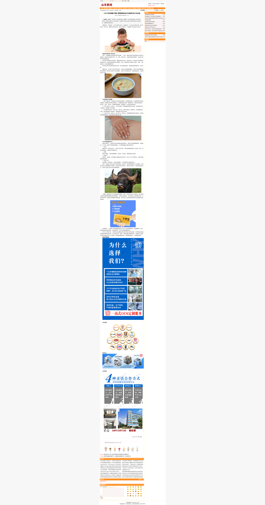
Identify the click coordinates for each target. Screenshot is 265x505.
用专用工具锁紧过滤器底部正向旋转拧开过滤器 (153, 18)
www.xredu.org (133, 502)
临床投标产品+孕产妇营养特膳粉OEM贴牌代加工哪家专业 (116, 454)
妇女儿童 (130, 8)
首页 (102, 8)
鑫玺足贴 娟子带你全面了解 (150, 27)
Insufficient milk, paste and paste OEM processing (109, 471)
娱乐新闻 (125, 8)
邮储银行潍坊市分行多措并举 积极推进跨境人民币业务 (132, 466)
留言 (152, 8)
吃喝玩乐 (120, 8)
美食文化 (144, 8)
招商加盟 (134, 8)
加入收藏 (154, 3)
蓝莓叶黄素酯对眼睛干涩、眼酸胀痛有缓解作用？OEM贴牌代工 (117, 456)
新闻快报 (139, 8)
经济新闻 (149, 8)
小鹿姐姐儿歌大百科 (126, 469)
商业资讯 (149, 5)
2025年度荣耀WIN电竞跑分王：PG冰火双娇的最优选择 (110, 462)
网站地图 (162, 3)
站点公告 (111, 10)
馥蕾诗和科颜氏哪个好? (149, 23)
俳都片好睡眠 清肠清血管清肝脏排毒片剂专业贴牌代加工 (132, 471)
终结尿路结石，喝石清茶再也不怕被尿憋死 (153, 16)
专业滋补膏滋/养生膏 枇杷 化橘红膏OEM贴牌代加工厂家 (132, 475)
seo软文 (153, 5)
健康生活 (111, 8)
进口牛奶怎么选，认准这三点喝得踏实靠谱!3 (153, 28)
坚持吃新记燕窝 (148, 19)
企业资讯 (116, 10)
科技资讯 (115, 8)
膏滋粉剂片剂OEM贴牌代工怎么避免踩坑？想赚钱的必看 (110, 475)
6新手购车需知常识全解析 (150, 21)
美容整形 (106, 8)
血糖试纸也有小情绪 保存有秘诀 (151, 25)
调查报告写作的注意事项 (149, 14)
